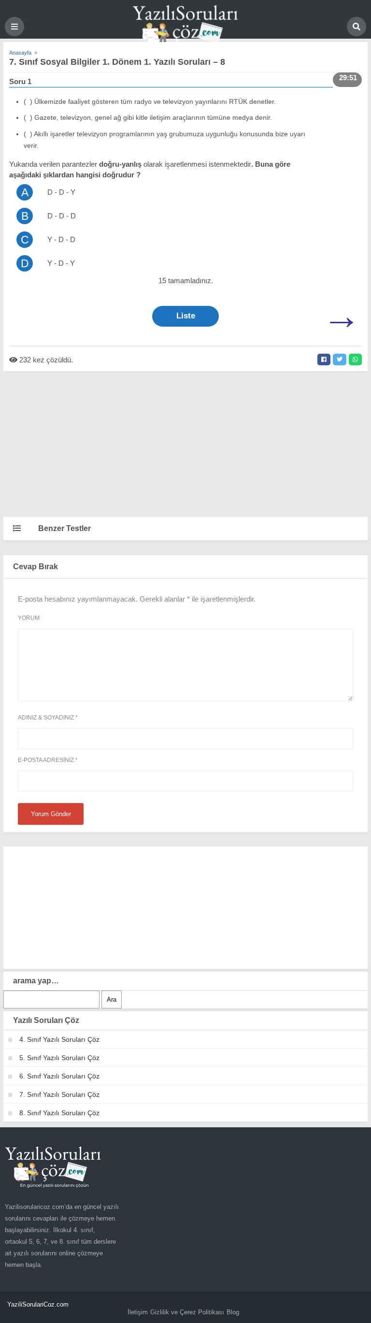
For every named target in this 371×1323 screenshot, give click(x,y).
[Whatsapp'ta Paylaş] (355, 359)
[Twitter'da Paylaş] (339, 359)
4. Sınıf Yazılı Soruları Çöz (59, 1039)
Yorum (29, 618)
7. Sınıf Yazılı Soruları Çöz (59, 1094)
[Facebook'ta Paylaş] (323, 359)
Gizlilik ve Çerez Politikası (187, 1312)
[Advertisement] (185, 443)
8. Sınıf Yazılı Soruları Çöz (59, 1113)
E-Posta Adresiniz (48, 760)
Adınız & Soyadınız (48, 717)
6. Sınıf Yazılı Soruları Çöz (59, 1076)
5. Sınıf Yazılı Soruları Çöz (59, 1058)
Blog (233, 1312)
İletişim (138, 1312)
